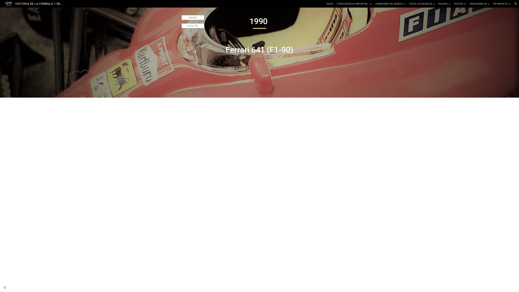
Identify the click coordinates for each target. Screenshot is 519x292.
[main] (259, 52)
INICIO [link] (330, 3)
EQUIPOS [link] (443, 3)
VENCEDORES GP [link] (478, 3)
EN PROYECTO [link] (500, 3)
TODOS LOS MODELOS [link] (420, 3)
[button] (516, 4)
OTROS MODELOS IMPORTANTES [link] (353, 3)
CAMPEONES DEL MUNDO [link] (389, 3)
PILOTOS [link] (458, 3)
